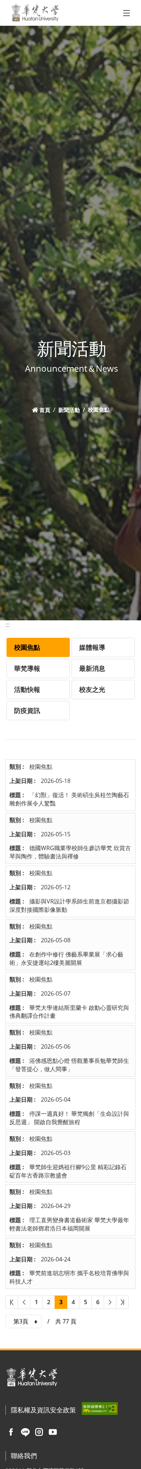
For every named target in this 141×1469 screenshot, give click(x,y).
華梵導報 (27, 668)
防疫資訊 (27, 710)
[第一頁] (11, 1302)
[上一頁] (24, 1302)
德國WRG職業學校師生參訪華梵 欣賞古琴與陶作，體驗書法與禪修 (70, 852)
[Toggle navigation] (126, 13)
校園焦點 (27, 647)
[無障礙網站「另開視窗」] (100, 1408)
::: (7, 625)
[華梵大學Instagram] (39, 1431)
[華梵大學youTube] (52, 1431)
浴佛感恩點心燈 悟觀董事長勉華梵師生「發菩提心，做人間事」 (69, 1065)
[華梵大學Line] (25, 1431)
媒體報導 (92, 647)
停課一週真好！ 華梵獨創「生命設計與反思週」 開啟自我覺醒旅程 (69, 1118)
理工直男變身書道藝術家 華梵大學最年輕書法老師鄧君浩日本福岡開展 (69, 1224)
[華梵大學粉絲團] (10, 1431)
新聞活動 (69, 409)
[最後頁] (122, 1302)
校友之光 (92, 689)
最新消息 (92, 668)
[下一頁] (110, 1302)
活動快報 (27, 689)
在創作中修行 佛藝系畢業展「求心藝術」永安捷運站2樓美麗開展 (66, 958)
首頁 (44, 409)
